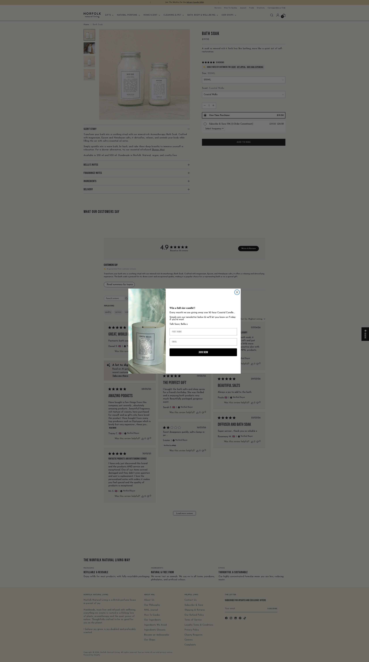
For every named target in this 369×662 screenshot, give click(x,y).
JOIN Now (203, 352)
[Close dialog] (237, 292)
